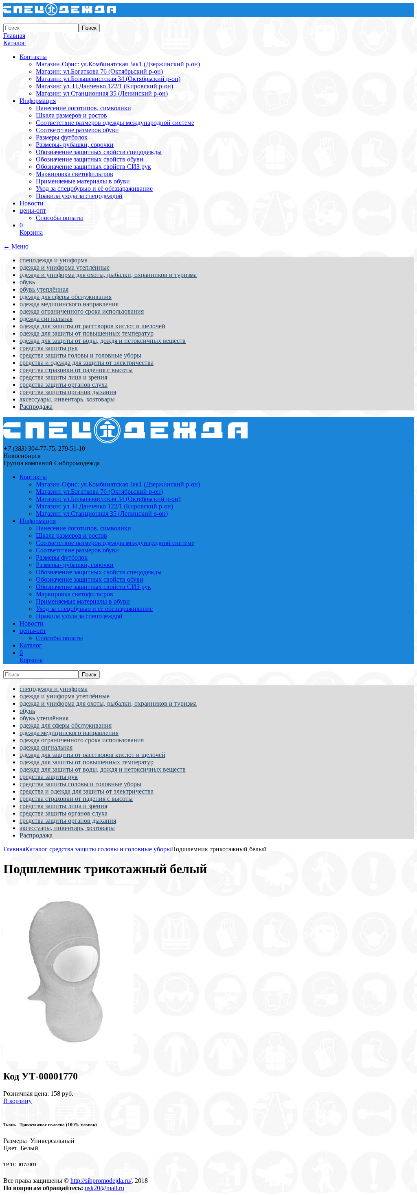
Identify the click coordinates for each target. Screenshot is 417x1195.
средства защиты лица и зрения (63, 377)
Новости (32, 203)
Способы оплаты (59, 217)
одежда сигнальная (46, 318)
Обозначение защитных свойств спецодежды (99, 151)
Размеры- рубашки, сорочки (75, 144)
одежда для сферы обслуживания (66, 296)
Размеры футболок (62, 137)
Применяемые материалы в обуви (83, 181)
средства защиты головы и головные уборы (80, 355)
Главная (14, 35)
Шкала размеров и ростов (71, 115)
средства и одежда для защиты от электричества (87, 362)
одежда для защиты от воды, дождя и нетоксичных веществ (103, 340)
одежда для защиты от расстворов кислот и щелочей (92, 326)
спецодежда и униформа (54, 260)
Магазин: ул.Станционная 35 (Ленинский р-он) (102, 93)
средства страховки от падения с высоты (76, 369)
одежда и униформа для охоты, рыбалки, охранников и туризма (108, 274)
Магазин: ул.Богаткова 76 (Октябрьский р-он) (99, 71)
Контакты (33, 56)
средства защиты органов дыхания (68, 391)
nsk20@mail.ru (104, 1187)
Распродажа (36, 406)
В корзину (17, 1100)
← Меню (16, 246)
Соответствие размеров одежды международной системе (115, 122)
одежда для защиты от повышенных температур (87, 333)
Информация (38, 100)
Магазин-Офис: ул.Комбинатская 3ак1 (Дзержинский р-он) (118, 64)
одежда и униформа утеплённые (65, 267)
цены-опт (33, 210)
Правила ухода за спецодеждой (79, 195)
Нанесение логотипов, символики (83, 108)
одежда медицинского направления (69, 304)
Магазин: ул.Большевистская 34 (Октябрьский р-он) (108, 78)
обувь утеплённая (44, 289)
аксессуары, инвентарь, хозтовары (67, 399)
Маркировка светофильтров (74, 173)
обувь (27, 282)
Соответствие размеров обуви (77, 129)
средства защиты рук (49, 348)
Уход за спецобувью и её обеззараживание (94, 188)
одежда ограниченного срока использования (82, 311)
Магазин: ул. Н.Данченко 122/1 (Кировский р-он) (104, 86)
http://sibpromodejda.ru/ (101, 1180)
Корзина (31, 229)
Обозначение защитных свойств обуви (89, 159)
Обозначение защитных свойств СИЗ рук (93, 166)
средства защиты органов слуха (64, 384)
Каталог (14, 42)
